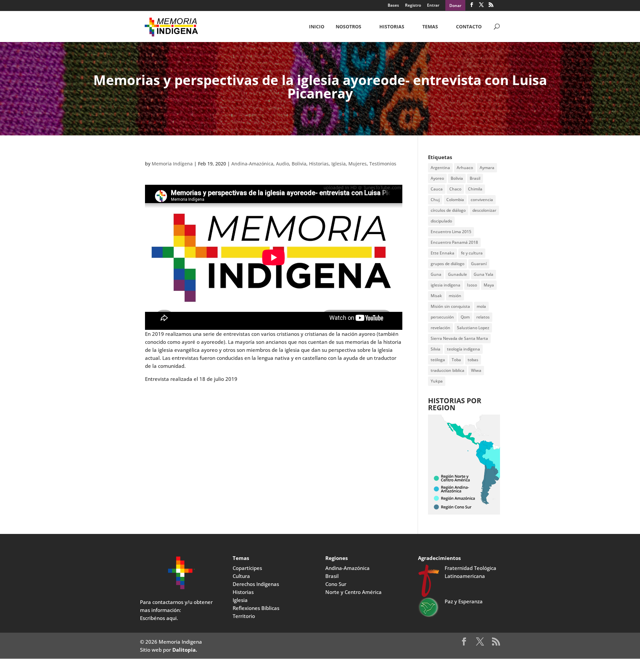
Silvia (435, 349)
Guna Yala (483, 274)
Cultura (241, 576)
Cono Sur (335, 584)
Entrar (433, 5)
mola (481, 306)
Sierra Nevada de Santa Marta (459, 338)
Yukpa (437, 381)
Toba (456, 360)
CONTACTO (469, 27)
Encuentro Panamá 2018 (454, 242)
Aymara (487, 167)
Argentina (440, 167)
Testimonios (382, 163)
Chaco (455, 189)
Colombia (455, 199)
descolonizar (484, 210)
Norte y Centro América (353, 592)
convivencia (482, 199)
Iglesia (338, 163)
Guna (436, 274)
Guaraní (479, 263)
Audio (282, 163)
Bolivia (299, 163)
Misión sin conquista (450, 306)
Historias (391, 27)
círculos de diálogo (448, 210)
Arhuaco (465, 167)
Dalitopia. (184, 649)
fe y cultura (472, 253)
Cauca (437, 189)
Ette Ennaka (442, 253)
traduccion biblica (447, 370)
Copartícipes (247, 568)
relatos (483, 317)
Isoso (472, 285)
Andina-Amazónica (252, 163)
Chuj (435, 199)
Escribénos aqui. (159, 618)
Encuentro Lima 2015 (451, 231)
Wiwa (476, 370)
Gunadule (457, 274)
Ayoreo (437, 178)
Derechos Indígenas (256, 584)
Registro (413, 5)
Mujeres (357, 163)
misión (455, 295)
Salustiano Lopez (473, 328)
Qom (465, 317)
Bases (393, 5)
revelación (440, 328)
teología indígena (463, 349)
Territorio (244, 616)
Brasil (475, 178)
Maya (489, 285)
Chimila (475, 189)
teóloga (438, 360)
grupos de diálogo (447, 263)
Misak (436, 295)
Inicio (316, 27)
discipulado (441, 221)
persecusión (442, 317)
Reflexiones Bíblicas (256, 608)
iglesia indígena (445, 285)
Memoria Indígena (172, 163)
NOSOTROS (348, 27)
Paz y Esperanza (464, 601)
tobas (473, 360)
